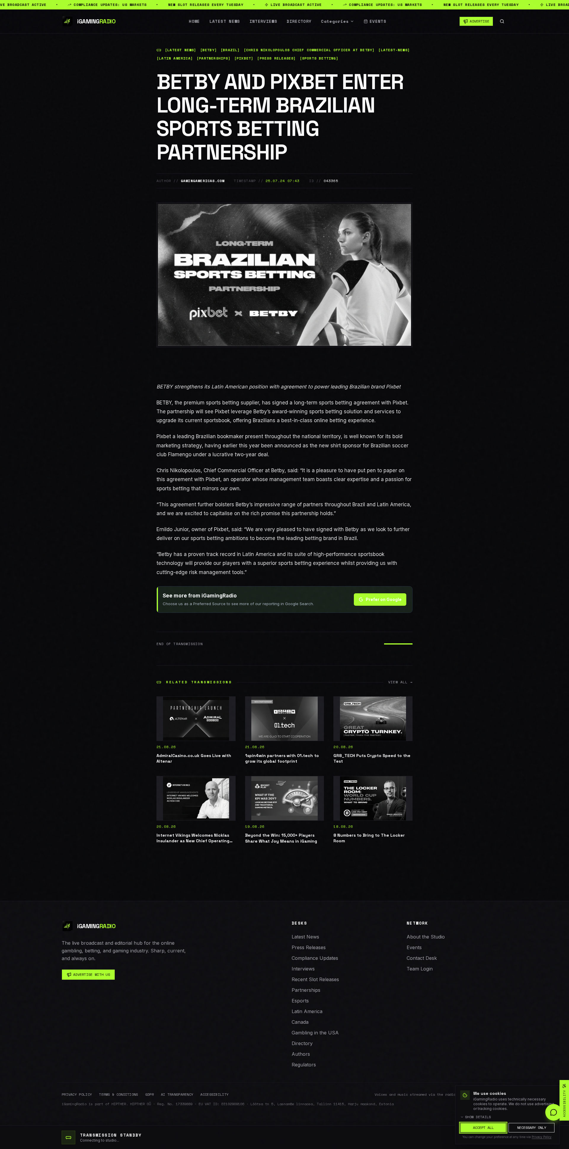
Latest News (225, 21)
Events (378, 21)
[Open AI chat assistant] (553, 1112)
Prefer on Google (384, 599)
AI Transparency (177, 1094)
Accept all (483, 1127)
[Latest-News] (394, 50)
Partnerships (306, 990)
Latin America (307, 1011)
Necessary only (531, 1127)
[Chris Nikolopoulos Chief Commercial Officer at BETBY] (309, 50)
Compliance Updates (315, 958)
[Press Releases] (276, 58)
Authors (301, 1054)
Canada (300, 1022)
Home (194, 21)
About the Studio (426, 937)
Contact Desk (422, 958)
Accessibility (214, 1094)
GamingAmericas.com (203, 181)
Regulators (304, 1065)
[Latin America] (174, 58)
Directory (299, 21)
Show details (478, 1117)
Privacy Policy (77, 1094)
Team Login (420, 969)
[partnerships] (213, 58)
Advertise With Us (91, 974)
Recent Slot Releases (315, 979)
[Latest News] (180, 50)
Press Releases (309, 947)
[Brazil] (230, 50)
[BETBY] (208, 50)
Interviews (263, 21)
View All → (400, 682)
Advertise (479, 21)
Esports (300, 1001)
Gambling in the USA (315, 1033)
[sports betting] (319, 58)
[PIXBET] (244, 58)
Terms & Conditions (118, 1094)
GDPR (149, 1094)
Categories (335, 21)
